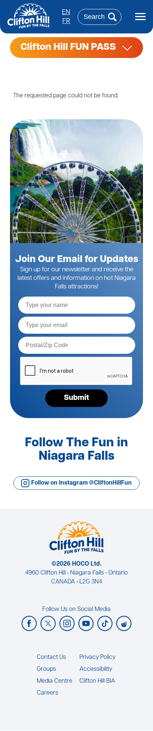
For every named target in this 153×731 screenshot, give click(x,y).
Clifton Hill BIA (97, 681)
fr (66, 21)
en (66, 12)
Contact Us (51, 657)
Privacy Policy (97, 657)
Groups (46, 669)
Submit (76, 398)
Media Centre (54, 681)
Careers (47, 693)
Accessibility (95, 669)
